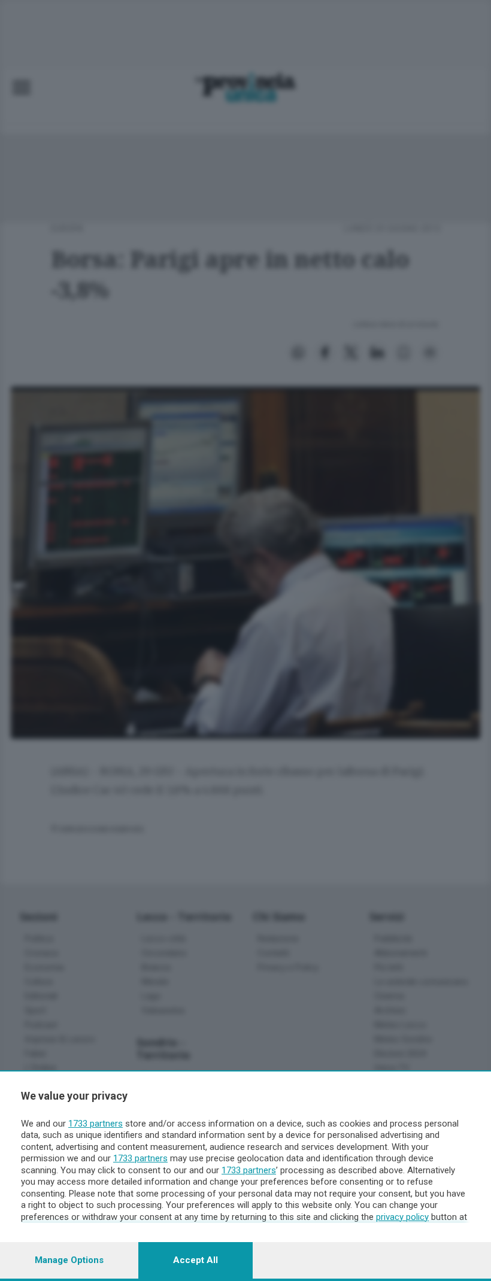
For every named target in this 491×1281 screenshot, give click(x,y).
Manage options (69, 1260)
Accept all (195, 1260)
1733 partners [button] (95, 1123)
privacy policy (402, 1217)
